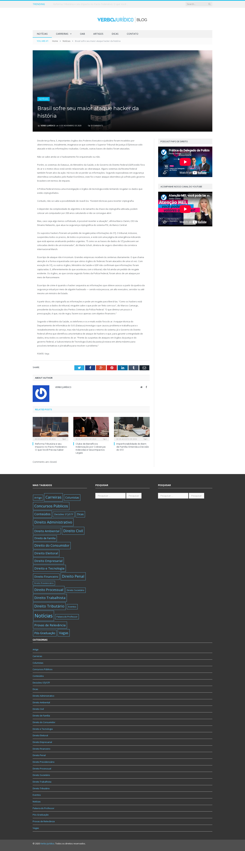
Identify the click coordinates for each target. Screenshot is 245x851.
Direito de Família (45, 538)
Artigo (38, 497)
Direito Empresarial (48, 561)
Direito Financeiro (46, 576)
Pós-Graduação (44, 633)
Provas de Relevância (50, 625)
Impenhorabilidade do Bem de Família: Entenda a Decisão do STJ (132, 446)
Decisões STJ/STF (63, 514)
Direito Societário (75, 590)
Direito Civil (73, 530)
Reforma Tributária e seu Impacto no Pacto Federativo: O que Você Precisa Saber (51, 446)
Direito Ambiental (47, 531)
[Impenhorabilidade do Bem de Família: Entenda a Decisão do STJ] (132, 428)
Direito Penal (73, 576)
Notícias (42, 33)
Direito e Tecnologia (49, 568)
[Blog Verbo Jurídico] (122, 19)
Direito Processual (48, 589)
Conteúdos (42, 514)
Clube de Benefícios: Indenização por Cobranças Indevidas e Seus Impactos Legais (91, 4)
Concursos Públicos (51, 506)
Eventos (72, 606)
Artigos (98, 33)
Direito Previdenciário (44, 583)
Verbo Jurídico (48, 125)
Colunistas (72, 497)
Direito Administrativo (53, 522)
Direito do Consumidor (51, 545)
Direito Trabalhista (50, 597)
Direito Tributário (49, 606)
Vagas (63, 632)
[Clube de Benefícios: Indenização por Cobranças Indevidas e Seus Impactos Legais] (91, 428)
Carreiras (62, 33)
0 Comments (96, 125)
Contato (132, 33)
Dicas (115, 33)
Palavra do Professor (67, 616)
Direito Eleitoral (46, 553)
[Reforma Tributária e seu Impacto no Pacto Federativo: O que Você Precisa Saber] (50, 428)
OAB (82, 33)
